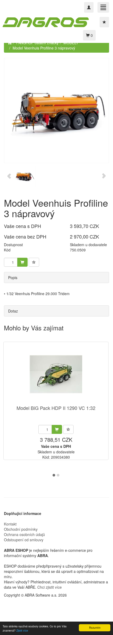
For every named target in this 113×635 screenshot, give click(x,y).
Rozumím (94, 627)
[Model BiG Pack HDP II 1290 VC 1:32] (56, 374)
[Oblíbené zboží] (104, 22)
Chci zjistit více (49, 587)
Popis (12, 277)
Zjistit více (22, 630)
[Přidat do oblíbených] (34, 262)
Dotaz (13, 311)
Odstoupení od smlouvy (23, 539)
